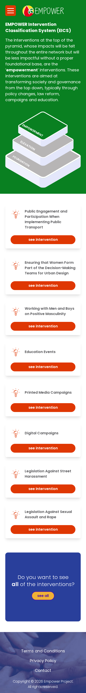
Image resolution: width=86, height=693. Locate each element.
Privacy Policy (43, 660)
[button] (10, 10)
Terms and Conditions (43, 651)
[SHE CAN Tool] (43, 11)
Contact (43, 670)
